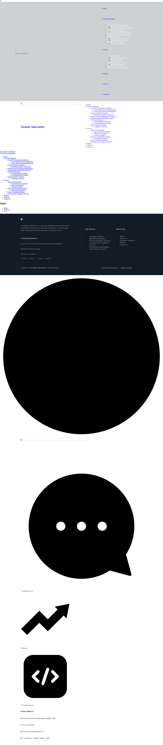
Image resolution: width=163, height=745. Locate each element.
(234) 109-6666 (29, 725)
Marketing (24, 648)
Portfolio (6, 209)
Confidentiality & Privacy (110, 268)
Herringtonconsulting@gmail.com (34, 731)
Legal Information (126, 268)
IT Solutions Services (27, 705)
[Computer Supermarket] (7, 151)
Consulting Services (27, 591)
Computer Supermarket (21, 53)
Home (5, 208)
